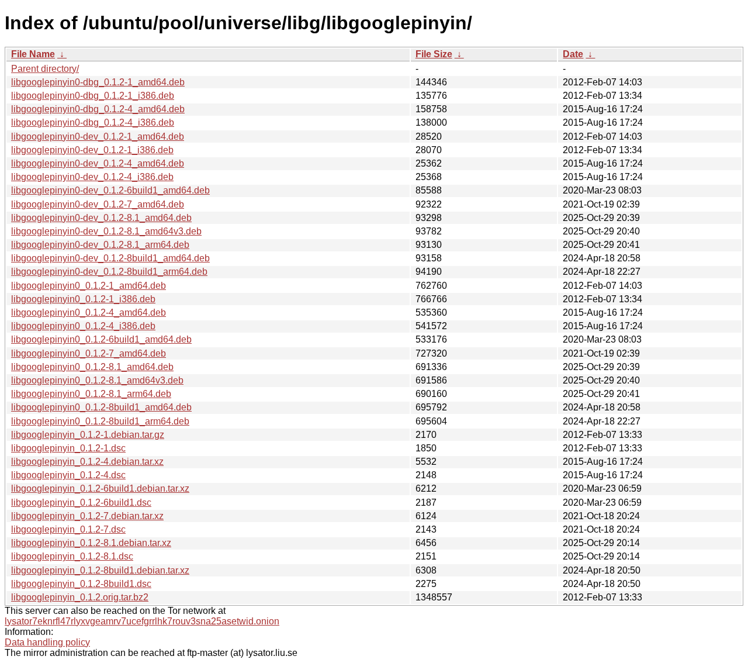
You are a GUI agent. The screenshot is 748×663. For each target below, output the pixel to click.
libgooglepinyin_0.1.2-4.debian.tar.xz (87, 462)
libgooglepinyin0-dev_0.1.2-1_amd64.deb (97, 136)
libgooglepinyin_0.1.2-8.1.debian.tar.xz (91, 543)
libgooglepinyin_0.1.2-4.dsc (68, 475)
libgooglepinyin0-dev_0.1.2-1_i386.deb (92, 150)
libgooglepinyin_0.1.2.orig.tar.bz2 (79, 597)
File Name (33, 54)
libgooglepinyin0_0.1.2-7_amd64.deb (88, 353)
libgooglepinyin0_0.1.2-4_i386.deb (83, 326)
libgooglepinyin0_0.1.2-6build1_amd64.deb (101, 339)
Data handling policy (47, 642)
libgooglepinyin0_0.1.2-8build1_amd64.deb (101, 407)
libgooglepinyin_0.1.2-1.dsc (68, 448)
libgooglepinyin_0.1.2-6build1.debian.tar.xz (100, 488)
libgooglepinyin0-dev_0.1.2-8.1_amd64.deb (101, 218)
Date (573, 54)
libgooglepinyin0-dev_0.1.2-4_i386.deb (92, 177)
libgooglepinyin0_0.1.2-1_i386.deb (83, 299)
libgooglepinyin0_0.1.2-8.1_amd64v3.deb (97, 380)
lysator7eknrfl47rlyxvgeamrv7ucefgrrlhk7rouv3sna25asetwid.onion (142, 621)
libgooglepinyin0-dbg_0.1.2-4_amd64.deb (98, 109)
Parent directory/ (45, 69)
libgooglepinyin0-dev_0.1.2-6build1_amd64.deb (110, 190)
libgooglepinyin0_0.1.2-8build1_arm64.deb (100, 421)
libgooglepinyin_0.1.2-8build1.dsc (81, 584)
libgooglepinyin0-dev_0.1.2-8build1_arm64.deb (109, 272)
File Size (433, 54)
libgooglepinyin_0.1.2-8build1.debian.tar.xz (100, 570)
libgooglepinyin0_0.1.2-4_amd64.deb (88, 312)
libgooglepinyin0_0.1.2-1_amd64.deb (88, 286)
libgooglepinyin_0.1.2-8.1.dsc (72, 556)
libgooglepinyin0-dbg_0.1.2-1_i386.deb (92, 96)
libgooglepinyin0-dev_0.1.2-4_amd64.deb (97, 163)
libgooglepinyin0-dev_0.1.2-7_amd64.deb (97, 204)
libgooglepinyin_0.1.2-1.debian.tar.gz (87, 435)
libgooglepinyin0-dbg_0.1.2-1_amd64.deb (98, 82)
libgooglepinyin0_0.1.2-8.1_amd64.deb (92, 367)
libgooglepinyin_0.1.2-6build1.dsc (81, 502)
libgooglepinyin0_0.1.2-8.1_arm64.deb (91, 394)
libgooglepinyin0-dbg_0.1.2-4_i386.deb (92, 122)
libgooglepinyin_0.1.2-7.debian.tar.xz (87, 516)
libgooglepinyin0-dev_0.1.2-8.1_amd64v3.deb (106, 231)
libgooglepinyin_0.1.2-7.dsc (68, 529)
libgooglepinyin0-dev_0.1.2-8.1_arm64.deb (100, 245)
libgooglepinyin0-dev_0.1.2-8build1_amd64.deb (110, 258)
